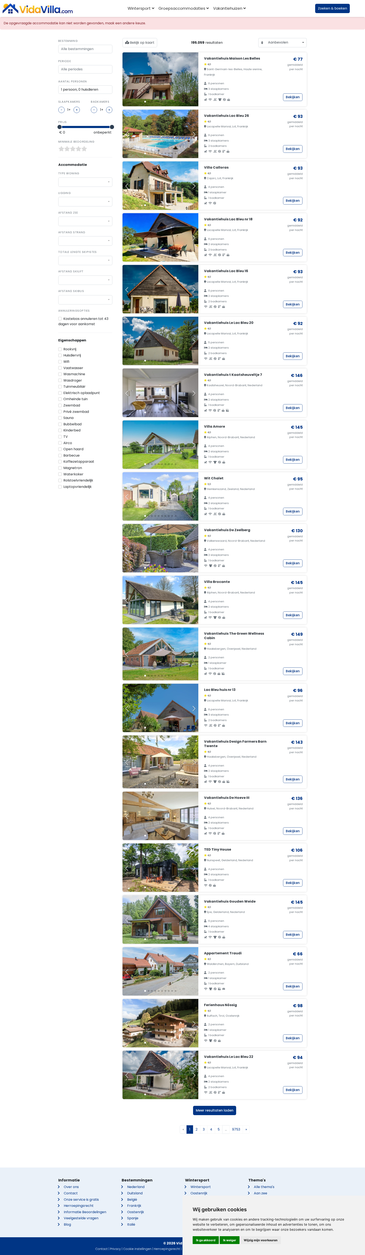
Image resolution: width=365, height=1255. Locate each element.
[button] (145, 101)
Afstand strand (71, 232)
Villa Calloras (216, 167)
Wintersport (201, 1186)
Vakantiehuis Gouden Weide (230, 901)
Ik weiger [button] (229, 1240)
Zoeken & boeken (332, 8)
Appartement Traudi (223, 953)
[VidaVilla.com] (38, 8)
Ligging (64, 193)
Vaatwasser (73, 368)
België (132, 1199)
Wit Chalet (213, 478)
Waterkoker (73, 474)
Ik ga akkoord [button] (205, 1240)
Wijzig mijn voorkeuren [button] (261, 1240)
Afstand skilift (70, 271)
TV (65, 436)
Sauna (68, 417)
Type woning (68, 173)
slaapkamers (69, 102)
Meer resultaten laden (214, 1110)
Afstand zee (68, 212)
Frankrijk (134, 1205)
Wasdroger (72, 380)
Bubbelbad (72, 424)
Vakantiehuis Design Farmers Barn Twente (235, 743)
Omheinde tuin (75, 399)
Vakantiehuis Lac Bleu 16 (226, 271)
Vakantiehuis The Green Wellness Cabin (234, 635)
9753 (236, 1129)
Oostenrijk (135, 1212)
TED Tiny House (217, 849)
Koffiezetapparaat (78, 461)
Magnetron (72, 467)
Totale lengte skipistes (77, 252)
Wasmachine (74, 374)
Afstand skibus (71, 291)
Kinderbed (71, 430)
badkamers (100, 102)
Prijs (62, 122)
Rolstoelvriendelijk (78, 480)
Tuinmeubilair (74, 386)
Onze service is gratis (81, 1199)
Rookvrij (69, 349)
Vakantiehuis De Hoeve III (226, 797)
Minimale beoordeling (76, 141)
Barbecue (71, 455)
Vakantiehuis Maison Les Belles (232, 58)
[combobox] (85, 182)
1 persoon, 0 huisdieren (79, 89)
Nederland (135, 1186)
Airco (67, 443)
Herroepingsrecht (79, 1205)
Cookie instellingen (137, 1249)
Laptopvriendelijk (77, 486)
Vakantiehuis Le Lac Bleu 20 (228, 322)
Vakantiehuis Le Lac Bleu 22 (228, 1056)
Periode (64, 61)
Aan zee (260, 1193)
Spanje (132, 1218)
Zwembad (71, 405)
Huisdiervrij (72, 355)
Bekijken (293, 97)
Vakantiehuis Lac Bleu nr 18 (228, 219)
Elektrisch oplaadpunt (81, 392)
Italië (131, 1224)
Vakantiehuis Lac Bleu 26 (226, 115)
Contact (71, 1193)
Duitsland (135, 1193)
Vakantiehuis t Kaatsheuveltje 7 (233, 374)
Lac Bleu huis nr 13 (220, 689)
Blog (67, 1224)
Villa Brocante (217, 581)
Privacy (115, 1249)
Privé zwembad (76, 411)
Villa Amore (214, 426)
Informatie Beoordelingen (85, 1212)
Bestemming (68, 41)
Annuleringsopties (74, 310)
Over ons (71, 1186)
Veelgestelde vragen (81, 1218)
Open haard (73, 449)
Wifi (66, 361)
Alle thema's (264, 1186)
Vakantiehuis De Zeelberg (227, 530)
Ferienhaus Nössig (220, 1005)
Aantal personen (72, 81)
